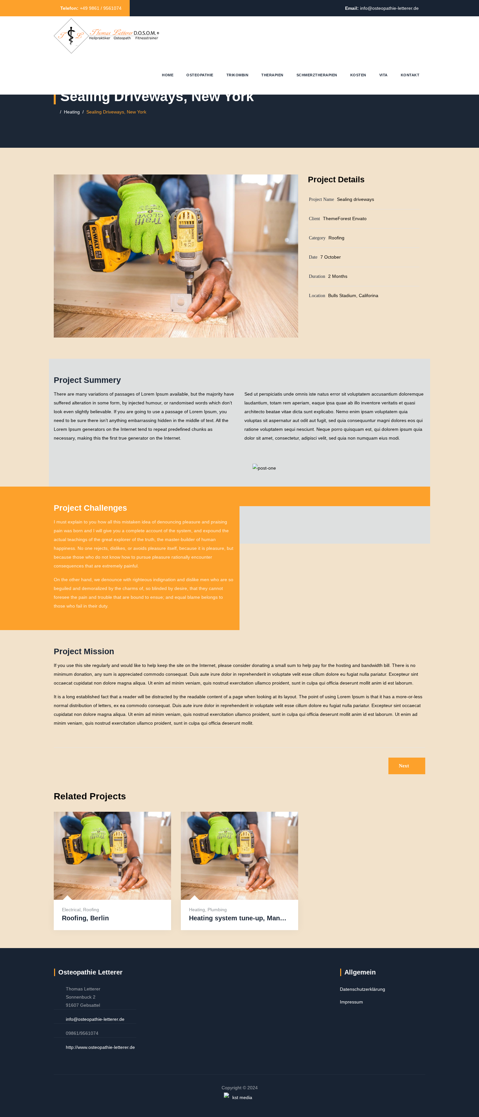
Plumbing (217, 909)
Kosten (358, 75)
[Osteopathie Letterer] (106, 35)
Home (167, 75)
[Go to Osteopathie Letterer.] (55, 111)
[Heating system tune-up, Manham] (232, 884)
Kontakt (410, 75)
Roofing (91, 909)
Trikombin (237, 75)
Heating (197, 909)
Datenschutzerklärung (362, 989)
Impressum (351, 1001)
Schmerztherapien (317, 75)
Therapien (272, 75)
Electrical (71, 909)
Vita (383, 75)
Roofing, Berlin (85, 918)
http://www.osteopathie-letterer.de (100, 1047)
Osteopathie (199, 75)
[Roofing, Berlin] (104, 884)
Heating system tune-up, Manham (239, 918)
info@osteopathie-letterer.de (389, 8)
